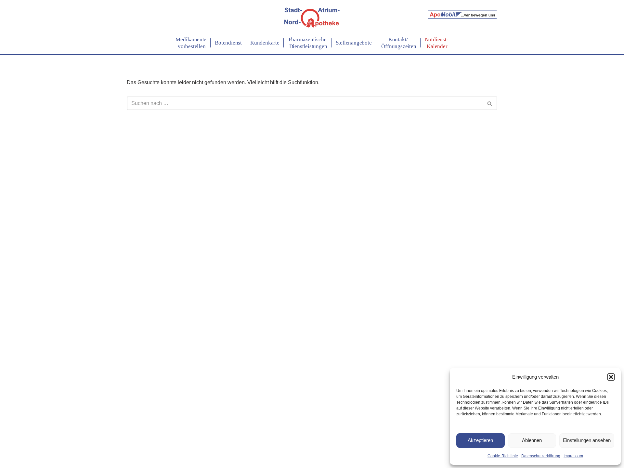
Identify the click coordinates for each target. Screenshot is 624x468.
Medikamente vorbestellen (191, 42)
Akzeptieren (480, 440)
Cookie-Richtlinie (503, 456)
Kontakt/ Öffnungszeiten (398, 42)
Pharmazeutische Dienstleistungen (307, 42)
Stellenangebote (354, 43)
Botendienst (228, 43)
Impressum (573, 456)
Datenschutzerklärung (540, 456)
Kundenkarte (265, 43)
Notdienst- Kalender (436, 42)
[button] (611, 377)
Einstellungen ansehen (587, 440)
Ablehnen (532, 440)
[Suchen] (490, 103)
